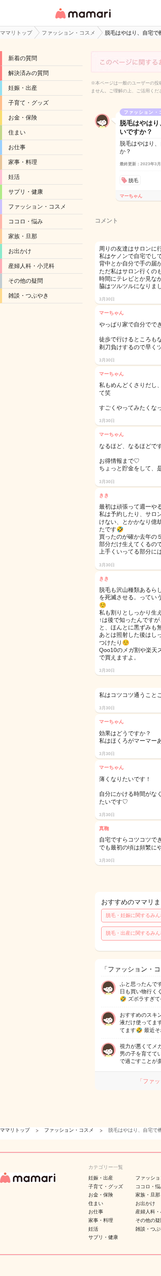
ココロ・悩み (25, 221)
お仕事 (17, 147)
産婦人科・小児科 (31, 266)
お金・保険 (22, 117)
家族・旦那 (22, 236)
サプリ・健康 (25, 191)
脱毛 (133, 180)
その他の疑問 (25, 280)
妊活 (14, 177)
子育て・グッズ (28, 102)
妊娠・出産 (22, 87)
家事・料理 (22, 162)
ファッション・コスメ (37, 206)
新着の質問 (22, 58)
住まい (17, 132)
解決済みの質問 (28, 73)
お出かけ (19, 251)
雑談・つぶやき (28, 295)
